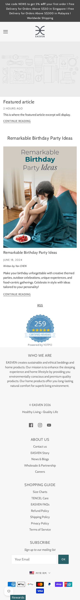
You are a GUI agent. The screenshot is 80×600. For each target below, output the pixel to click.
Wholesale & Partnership (40, 465)
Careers (40, 472)
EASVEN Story (40, 453)
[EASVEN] (40, 31)
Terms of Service (40, 529)
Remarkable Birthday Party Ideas (40, 138)
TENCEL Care (40, 498)
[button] (40, 573)
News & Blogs (40, 459)
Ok (63, 559)
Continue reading (17, 121)
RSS (40, 305)
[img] (30, 425)
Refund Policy (40, 511)
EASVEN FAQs (40, 504)
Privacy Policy (40, 523)
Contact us (40, 446)
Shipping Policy (40, 517)
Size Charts (40, 492)
